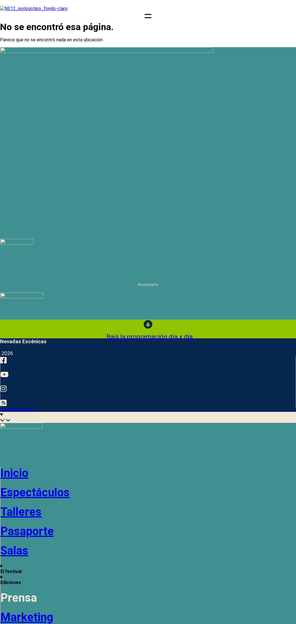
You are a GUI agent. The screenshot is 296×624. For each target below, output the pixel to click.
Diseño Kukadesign (17, 409)
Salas (14, 550)
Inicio (14, 473)
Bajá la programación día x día (149, 336)
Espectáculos (35, 492)
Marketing (26, 617)
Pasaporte (27, 531)
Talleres (21, 512)
